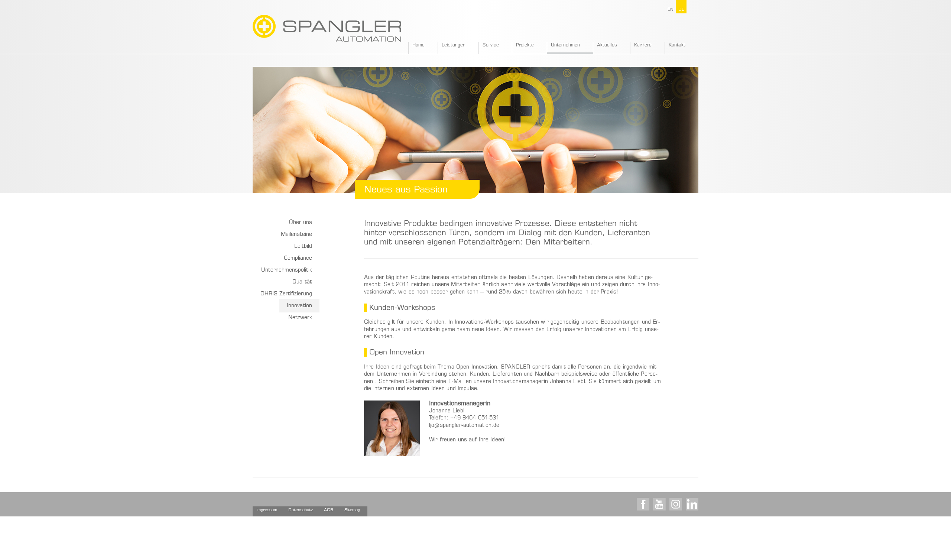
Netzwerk (300, 318)
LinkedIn (692, 504)
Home (418, 45)
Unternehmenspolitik (286, 270)
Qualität (302, 282)
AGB (328, 510)
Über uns (300, 223)
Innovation (299, 306)
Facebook (643, 504)
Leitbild (303, 246)
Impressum (266, 510)
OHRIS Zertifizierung (286, 294)
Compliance (298, 258)
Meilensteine (296, 234)
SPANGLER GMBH (327, 28)
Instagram (675, 504)
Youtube (659, 504)
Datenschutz (300, 510)
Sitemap (352, 510)
